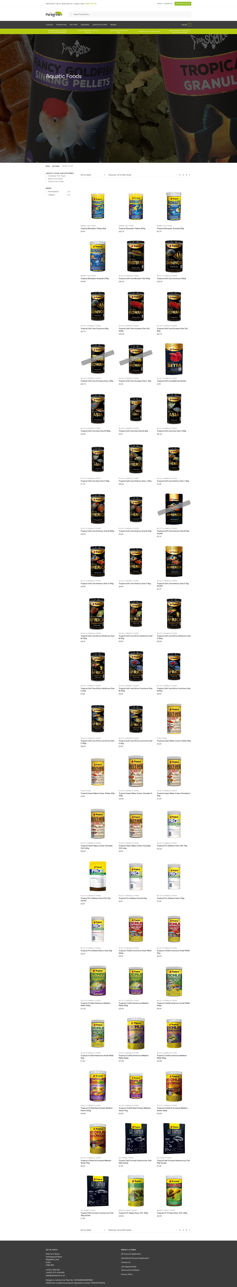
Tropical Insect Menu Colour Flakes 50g (174, 741)
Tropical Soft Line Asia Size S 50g (95, 481)
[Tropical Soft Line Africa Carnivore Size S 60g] (136, 719)
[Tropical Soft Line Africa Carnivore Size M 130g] (136, 666)
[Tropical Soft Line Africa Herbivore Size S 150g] (174, 614)
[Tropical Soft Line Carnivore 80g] (98, 306)
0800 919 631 (90, 4)
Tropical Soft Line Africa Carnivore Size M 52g (173, 689)
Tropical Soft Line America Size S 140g (97, 583)
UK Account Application (131, 1254)
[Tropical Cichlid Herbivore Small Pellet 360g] (174, 981)
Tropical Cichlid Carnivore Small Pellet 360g (135, 952)
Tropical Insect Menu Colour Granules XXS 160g (96, 847)
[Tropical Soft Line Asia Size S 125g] (174, 409)
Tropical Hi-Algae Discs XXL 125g (133, 1213)
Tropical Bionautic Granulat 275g (95, 278)
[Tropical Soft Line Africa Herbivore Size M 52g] (136, 614)
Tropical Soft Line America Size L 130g (135, 481)
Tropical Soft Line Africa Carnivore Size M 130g (135, 689)
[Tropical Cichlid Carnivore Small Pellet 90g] (174, 929)
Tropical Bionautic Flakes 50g (93, 228)
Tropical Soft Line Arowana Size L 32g (135, 381)
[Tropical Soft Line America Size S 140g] (98, 561)
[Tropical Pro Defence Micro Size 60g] (98, 929)
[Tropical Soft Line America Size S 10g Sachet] (174, 561)
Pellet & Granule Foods (129, 276)
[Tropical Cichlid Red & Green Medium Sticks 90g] (136, 1086)
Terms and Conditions (130, 1270)
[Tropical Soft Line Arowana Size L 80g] (98, 359)
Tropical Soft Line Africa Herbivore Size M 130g (97, 637)
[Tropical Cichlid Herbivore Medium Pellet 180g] (136, 981)
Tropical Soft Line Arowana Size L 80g (97, 381)
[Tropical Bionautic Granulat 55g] (174, 206)
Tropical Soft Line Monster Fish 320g (134, 278)
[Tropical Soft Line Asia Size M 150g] (98, 409)
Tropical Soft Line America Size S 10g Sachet (173, 584)
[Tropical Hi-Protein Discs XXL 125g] (174, 1191)
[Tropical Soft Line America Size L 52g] (174, 459)
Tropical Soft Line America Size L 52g (173, 481)
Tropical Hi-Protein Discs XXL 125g (172, 1213)
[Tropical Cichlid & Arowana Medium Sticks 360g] (174, 1086)
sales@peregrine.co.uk (55, 1275)
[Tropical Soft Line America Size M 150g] (98, 509)
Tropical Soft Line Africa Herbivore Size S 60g (97, 689)
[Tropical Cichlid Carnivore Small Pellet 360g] (136, 929)
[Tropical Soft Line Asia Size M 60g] (136, 409)
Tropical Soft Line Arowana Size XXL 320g (134, 329)
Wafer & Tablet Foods (128, 1210)
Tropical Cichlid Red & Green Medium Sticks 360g (97, 1109)
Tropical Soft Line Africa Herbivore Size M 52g (135, 637)
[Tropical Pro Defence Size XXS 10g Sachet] (98, 876)
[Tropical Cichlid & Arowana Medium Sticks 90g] (98, 1138)
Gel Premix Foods (126, 1158)
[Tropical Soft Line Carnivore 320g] (174, 256)
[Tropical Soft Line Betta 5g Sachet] (174, 359)
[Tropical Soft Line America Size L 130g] (136, 459)
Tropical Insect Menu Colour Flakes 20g (97, 793)
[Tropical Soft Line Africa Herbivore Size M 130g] (98, 614)
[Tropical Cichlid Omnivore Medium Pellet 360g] (136, 1033)
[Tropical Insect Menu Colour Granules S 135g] (136, 771)
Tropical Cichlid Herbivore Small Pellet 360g (173, 1004)
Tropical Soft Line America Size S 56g (135, 583)
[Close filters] (75, 170)
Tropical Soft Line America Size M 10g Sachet (173, 532)
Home (159, 3)
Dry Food (55, 166)
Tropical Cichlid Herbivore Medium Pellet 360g (95, 1004)
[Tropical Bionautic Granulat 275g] (98, 256)
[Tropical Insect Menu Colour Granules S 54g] (174, 771)
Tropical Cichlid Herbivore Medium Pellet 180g (134, 1004)
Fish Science (53, 192)
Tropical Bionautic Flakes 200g (132, 228)
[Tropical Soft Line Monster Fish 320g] (136, 256)
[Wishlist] (111, 193)
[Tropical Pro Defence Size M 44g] (136, 876)
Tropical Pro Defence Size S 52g (170, 898)
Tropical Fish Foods (56, 181)
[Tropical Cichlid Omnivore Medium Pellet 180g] (174, 1033)
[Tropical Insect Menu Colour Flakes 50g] (174, 719)
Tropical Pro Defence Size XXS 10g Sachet (95, 899)
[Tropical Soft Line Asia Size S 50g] (98, 459)
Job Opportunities (128, 1266)
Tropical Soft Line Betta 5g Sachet (171, 381)
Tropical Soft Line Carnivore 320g (171, 278)
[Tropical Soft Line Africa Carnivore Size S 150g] (98, 719)
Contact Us (168, 3)
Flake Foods (162, 738)
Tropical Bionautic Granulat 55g (170, 228)
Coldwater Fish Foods (57, 176)
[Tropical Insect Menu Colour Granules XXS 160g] (98, 824)
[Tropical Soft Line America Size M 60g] (136, 509)
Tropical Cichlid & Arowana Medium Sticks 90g (96, 1161)
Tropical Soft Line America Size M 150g (97, 531)
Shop (48, 166)
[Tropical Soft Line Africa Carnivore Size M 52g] (174, 666)
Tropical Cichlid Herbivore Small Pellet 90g (97, 1056)
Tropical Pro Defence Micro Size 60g (96, 951)
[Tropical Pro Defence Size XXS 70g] (174, 824)
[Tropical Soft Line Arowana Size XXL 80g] (174, 306)
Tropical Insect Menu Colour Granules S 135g (135, 794)
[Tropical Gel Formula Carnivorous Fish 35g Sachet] (98, 1191)
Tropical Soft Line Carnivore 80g (94, 328)
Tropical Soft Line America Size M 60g (135, 531)
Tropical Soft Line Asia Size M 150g (95, 431)
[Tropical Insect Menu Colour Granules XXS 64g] (136, 824)
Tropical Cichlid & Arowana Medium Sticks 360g (172, 1109)
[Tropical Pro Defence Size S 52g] (174, 876)
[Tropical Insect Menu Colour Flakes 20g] (98, 771)
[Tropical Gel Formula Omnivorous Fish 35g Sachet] (136, 1138)
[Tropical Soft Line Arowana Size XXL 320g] (136, 306)
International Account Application (135, 1258)
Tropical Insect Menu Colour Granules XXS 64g (135, 847)
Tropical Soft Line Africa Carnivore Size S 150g (97, 742)
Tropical (51, 195)
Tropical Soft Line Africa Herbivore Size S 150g (174, 637)
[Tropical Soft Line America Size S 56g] (136, 561)
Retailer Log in (183, 4)
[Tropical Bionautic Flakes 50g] (98, 206)
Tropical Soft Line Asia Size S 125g (171, 431)
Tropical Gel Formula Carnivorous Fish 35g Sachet (97, 1214)
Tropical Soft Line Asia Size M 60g (133, 431)
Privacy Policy (127, 1274)
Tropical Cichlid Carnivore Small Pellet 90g (173, 952)
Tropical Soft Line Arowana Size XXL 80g (172, 329)
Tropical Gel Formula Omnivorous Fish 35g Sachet (135, 1161)
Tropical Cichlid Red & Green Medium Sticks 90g (135, 1109)
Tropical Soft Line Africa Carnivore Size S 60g (135, 742)
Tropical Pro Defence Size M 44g (133, 898)
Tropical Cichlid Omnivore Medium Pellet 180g (172, 1056)
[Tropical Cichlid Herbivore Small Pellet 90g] (98, 1033)
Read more (98, 237)
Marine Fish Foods (88, 226)
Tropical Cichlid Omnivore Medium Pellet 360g (133, 1056)
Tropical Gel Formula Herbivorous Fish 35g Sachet (173, 1161)
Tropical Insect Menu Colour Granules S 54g (173, 794)
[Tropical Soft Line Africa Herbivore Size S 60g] (98, 666)
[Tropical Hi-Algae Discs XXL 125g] (136, 1191)
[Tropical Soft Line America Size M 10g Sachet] (174, 509)
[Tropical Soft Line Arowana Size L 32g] (136, 359)
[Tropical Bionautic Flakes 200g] (136, 206)
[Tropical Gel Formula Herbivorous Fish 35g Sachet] (174, 1138)
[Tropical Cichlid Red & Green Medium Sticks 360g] (98, 1086)
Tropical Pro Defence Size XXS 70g (172, 846)
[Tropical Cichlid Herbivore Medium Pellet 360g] (98, 981)
